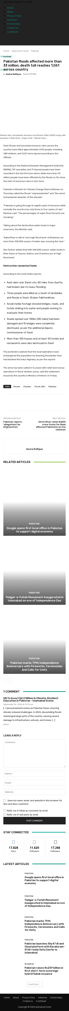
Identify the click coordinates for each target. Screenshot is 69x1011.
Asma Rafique (13, 74)
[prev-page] (5, 680)
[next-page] (11, 680)
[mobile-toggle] (5, 40)
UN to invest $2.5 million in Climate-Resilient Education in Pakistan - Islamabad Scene (30, 699)
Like (14, 840)
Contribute (12, 31)
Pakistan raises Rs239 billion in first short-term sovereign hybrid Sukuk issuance (44, 970)
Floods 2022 (39, 386)
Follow (35, 840)
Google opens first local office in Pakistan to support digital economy (34, 529)
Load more (33, 984)
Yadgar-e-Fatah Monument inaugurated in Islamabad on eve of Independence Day (34, 598)
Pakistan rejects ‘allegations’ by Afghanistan (12, 424)
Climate (16, 386)
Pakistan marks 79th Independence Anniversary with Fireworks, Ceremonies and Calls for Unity (34, 666)
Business (29, 964)
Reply (6, 725)
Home (10, 7)
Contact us (13, 27)
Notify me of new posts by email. (23, 814)
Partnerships (13, 23)
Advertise (12, 19)
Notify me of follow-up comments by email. (27, 810)
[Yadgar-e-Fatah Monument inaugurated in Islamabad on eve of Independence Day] (34, 571)
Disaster (27, 386)
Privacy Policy (14, 15)
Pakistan (35, 51)
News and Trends (20, 51)
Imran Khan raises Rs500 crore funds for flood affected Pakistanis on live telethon (51, 426)
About (10, 11)
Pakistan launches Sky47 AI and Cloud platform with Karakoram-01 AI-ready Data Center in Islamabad (45, 948)
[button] (64, 40)
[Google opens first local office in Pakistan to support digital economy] (34, 501)
